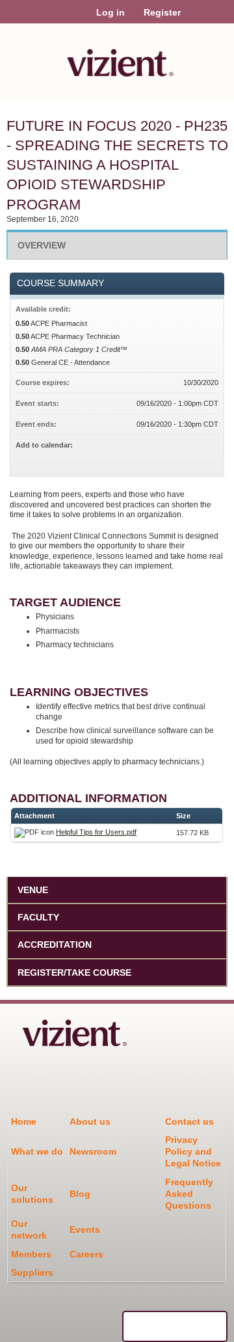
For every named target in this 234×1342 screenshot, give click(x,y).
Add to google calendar (157, 446)
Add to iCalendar (191, 446)
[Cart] (196, 19)
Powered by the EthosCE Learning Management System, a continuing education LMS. (175, 1326)
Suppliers (32, 1272)
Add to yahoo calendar (174, 446)
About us (90, 1121)
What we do (37, 1151)
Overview (42, 245)
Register (162, 12)
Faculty (38, 917)
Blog (80, 1193)
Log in (110, 12)
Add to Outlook (208, 446)
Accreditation (55, 944)
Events (85, 1229)
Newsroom (93, 1151)
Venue (33, 890)
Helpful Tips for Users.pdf (96, 832)
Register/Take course (74, 972)
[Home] (117, 58)
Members (31, 1254)
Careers (86, 1254)
